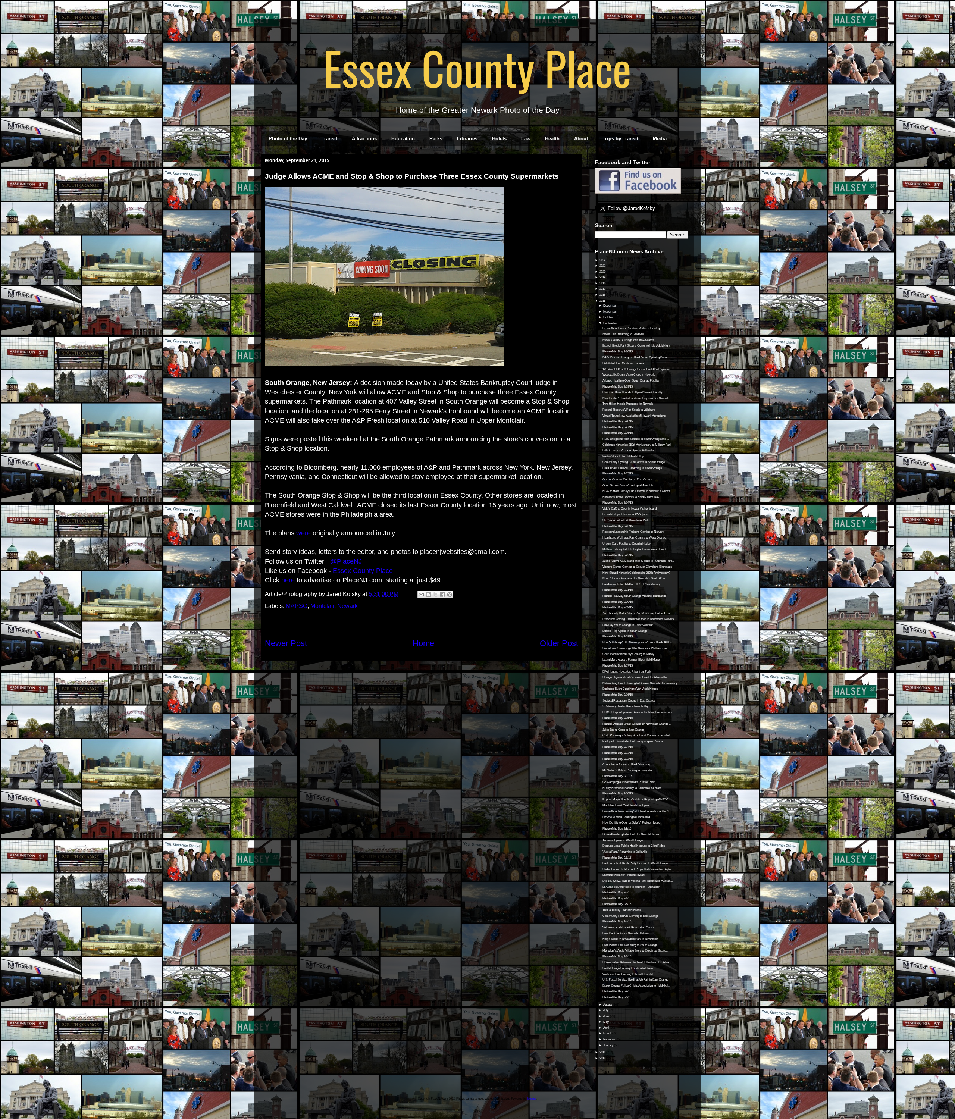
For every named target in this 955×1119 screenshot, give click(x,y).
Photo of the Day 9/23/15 (617, 526)
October (608, 317)
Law (525, 138)
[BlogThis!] (428, 594)
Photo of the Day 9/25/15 (617, 473)
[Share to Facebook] (442, 594)
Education (403, 138)
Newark (347, 606)
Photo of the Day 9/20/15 (617, 602)
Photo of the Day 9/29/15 (617, 386)
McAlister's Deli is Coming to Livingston (627, 770)
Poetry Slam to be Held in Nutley (623, 456)
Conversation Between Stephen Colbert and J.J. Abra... (636, 962)
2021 (602, 265)
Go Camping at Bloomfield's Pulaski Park (628, 782)
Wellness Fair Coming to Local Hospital (627, 974)
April (606, 1027)
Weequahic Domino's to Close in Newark (628, 374)
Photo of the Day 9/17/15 (617, 665)
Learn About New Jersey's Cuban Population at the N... (636, 811)
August (608, 1004)
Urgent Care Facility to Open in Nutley (626, 543)
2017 (602, 289)
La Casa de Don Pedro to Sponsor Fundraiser (631, 886)
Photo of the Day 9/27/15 (617, 427)
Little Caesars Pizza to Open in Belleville (628, 450)
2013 (602, 1058)
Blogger (531, 1098)
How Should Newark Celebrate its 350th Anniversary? (636, 572)
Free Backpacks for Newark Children (625, 933)
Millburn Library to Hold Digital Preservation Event (634, 549)
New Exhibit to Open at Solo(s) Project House (631, 822)
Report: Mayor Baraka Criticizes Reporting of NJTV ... (636, 799)
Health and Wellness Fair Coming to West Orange (634, 537)
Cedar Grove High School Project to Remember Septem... (639, 869)
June (606, 1016)
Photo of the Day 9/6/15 (616, 898)
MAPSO (296, 606)
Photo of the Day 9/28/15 (617, 421)
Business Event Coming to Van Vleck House (630, 688)
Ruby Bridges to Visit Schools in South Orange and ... (635, 439)
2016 (602, 295)
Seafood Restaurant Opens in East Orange (628, 700)
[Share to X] (435, 594)
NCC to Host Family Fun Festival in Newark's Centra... (637, 491)
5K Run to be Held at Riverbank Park (625, 520)
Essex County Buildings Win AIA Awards (628, 340)
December (610, 305)
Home (423, 643)
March (607, 1033)
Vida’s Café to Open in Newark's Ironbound (629, 508)
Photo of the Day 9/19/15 (617, 607)
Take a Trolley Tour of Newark (621, 910)
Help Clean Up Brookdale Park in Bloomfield (630, 939)
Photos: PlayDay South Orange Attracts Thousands (634, 596)
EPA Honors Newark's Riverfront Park (626, 671)
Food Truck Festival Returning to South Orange (632, 468)
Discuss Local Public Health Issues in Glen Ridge (633, 845)
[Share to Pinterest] (449, 594)
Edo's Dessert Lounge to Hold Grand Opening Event (634, 357)
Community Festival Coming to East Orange (630, 916)
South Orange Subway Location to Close (627, 968)
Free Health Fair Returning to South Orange (629, 945)
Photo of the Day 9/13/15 (617, 753)
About (581, 138)
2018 (602, 283)
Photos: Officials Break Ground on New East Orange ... (636, 723)
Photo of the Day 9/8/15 (616, 857)
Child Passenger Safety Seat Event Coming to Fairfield (636, 735)
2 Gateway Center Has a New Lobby (625, 706)
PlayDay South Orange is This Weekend (627, 625)
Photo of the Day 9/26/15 (617, 433)
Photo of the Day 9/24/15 (617, 502)
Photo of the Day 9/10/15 (617, 793)
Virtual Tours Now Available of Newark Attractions (634, 415)
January (608, 1045)
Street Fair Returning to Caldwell (623, 334)
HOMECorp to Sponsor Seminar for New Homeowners (637, 712)
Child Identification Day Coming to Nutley (628, 654)
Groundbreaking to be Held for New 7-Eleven (630, 834)
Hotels (499, 138)
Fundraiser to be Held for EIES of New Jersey (631, 584)
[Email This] (421, 594)
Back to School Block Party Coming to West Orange (635, 863)
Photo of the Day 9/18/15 (617, 636)
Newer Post (286, 643)
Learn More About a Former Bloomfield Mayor (631, 659)
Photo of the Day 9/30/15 (617, 351)
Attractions (364, 138)
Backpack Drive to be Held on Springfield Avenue (633, 741)
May (606, 1022)
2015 (602, 301)
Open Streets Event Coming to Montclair (627, 485)
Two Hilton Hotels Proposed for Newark (627, 403)
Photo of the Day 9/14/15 (617, 747)
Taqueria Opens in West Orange (622, 840)
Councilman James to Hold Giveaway (626, 764)
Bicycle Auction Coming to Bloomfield (626, 817)
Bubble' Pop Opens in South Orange (624, 631)
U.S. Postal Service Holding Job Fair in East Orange (635, 979)
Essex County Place (477, 67)
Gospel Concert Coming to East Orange (627, 479)
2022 (602, 260)
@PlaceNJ (346, 561)
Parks (435, 138)
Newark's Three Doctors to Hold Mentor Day (630, 497)
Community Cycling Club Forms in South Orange (633, 462)
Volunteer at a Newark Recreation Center (628, 927)
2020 (602, 271)
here (288, 580)
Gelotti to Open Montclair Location (623, 363)
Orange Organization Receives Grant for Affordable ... (636, 677)
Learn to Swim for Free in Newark (623, 875)
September (610, 323)
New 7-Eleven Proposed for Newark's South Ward (634, 578)
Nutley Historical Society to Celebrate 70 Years (631, 788)
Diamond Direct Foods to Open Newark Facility (632, 392)
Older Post (559, 643)
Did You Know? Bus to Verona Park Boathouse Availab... (637, 881)
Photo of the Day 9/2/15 (616, 991)
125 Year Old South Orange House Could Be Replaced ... (637, 369)
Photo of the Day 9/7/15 (616, 892)
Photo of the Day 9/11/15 (617, 776)
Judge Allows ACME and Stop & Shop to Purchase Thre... (638, 560)
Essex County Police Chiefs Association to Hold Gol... (636, 985)
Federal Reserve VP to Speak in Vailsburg (628, 409)
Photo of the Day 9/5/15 (616, 904)
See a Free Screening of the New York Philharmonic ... (636, 648)
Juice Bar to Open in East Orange (623, 729)
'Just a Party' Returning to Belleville (624, 851)
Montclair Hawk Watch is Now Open (625, 805)
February (609, 1039)
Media (660, 138)
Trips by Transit (620, 138)
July (606, 1010)
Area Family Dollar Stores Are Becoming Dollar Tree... (637, 613)
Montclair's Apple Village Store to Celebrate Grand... (635, 950)
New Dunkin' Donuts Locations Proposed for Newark (635, 398)
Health (552, 138)
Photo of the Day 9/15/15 (617, 718)
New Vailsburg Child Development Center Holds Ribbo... (638, 642)
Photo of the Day (288, 138)
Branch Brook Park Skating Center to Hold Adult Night (636, 345)
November (610, 311)
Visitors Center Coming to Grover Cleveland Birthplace (637, 566)
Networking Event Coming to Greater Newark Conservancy (639, 683)
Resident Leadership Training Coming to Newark (633, 531)
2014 (602, 1052)
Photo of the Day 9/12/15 (617, 759)
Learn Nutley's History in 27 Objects (625, 514)
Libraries (467, 138)
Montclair (322, 606)
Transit (329, 138)
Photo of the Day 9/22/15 (617, 555)
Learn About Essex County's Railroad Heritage (631, 328)
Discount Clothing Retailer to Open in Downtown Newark (638, 619)
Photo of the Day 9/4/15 (616, 921)
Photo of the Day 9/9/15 (616, 828)
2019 (602, 277)
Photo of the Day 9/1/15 (616, 997)
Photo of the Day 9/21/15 (617, 590)
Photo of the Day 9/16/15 (617, 694)
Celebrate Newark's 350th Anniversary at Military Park (636, 444)
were (303, 533)
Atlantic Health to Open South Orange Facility (630, 380)
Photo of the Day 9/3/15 (616, 956)
